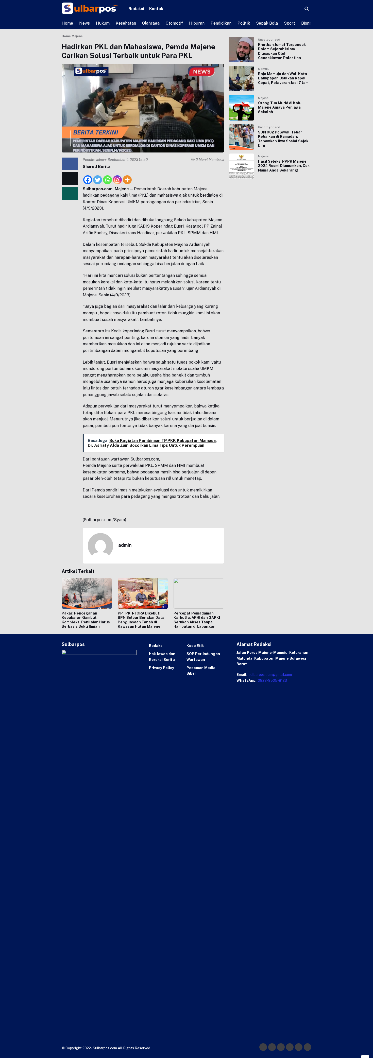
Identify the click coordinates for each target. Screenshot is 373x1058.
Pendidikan (221, 23)
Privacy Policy (161, 668)
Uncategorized (269, 39)
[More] (127, 177)
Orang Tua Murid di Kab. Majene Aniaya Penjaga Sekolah (279, 107)
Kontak (156, 8)
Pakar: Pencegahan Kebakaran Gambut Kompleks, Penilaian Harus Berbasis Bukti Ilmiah (86, 620)
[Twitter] (97, 177)
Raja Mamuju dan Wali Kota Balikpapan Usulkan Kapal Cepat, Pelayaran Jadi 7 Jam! (284, 78)
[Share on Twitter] (70, 178)
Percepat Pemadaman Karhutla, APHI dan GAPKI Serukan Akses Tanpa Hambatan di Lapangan (197, 620)
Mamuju (263, 69)
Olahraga (151, 23)
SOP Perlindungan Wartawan (203, 656)
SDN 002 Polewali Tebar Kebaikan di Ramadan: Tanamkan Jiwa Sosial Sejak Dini (283, 139)
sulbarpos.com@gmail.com (270, 675)
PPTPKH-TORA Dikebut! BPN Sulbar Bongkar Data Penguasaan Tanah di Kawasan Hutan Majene (141, 620)
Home (67, 23)
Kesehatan (126, 23)
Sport (289, 23)
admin (101, 160)
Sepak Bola (267, 23)
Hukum (103, 23)
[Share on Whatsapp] (70, 193)
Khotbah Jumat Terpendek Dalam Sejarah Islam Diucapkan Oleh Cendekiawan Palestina (282, 51)
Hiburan (197, 23)
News (84, 23)
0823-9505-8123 (272, 680)
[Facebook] (87, 177)
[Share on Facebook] (70, 164)
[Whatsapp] (107, 177)
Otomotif (174, 23)
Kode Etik (195, 646)
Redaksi (136, 8)
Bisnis (306, 23)
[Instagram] (117, 177)
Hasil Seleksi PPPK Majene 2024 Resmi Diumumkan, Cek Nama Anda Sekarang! (284, 165)
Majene (263, 98)
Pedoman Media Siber (201, 670)
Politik (244, 23)
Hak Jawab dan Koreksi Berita (162, 656)
